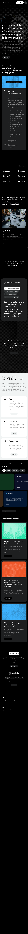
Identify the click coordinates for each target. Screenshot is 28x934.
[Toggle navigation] (25, 2)
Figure (4, 234)
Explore (16, 487)
